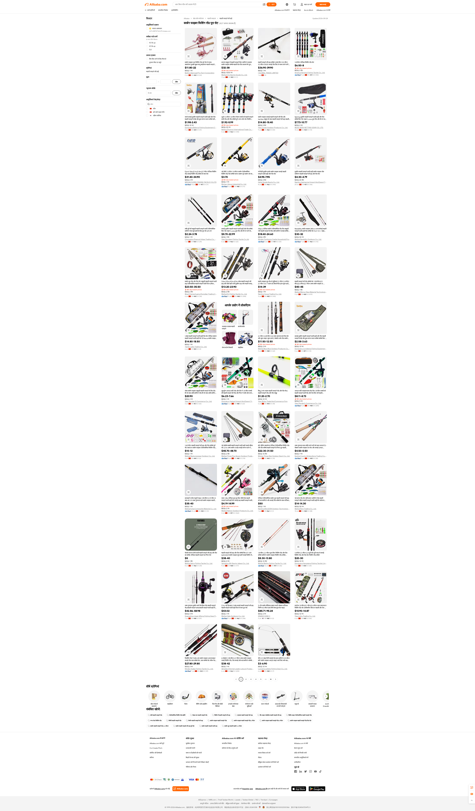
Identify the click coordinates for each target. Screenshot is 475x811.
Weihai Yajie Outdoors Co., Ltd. (233, 616)
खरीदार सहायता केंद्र (264, 743)
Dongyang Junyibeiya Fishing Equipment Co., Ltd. (311, 349)
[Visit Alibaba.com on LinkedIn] (300, 771)
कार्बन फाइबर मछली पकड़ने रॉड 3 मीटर (272, 720)
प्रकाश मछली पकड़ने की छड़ (245, 715)
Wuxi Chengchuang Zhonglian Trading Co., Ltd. (201, 294)
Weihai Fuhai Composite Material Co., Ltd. (200, 509)
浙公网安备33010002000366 (277, 807)
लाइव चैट (261, 748)
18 (270, 679)
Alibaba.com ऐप (261, 789)
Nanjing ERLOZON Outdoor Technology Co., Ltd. (274, 509)
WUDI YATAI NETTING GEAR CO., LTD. (309, 128)
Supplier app (247, 789)
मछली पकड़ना (211, 18)
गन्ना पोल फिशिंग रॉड (155, 720)
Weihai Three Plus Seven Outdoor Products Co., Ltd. (237, 456)
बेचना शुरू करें (298, 748)
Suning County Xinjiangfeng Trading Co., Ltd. (311, 456)
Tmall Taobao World (225, 800)
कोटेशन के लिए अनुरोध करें (230, 748)
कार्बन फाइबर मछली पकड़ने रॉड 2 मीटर (244, 720)
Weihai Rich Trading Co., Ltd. (305, 509)
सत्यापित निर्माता (227, 743)
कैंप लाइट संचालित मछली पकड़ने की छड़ (270, 715)
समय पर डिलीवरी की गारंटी (194, 753)
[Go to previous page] (236, 679)
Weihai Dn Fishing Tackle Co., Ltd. (234, 294)
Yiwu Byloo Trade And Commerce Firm (272, 401)
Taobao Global (247, 800)
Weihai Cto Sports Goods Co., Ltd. (234, 75)
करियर (152, 757)
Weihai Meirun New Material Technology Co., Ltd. (311, 292)
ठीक (176, 82)
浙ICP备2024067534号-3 (300, 807)
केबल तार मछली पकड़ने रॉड (199, 715)
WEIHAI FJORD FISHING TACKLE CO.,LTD (200, 182)
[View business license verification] (260, 807)
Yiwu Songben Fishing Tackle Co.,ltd (235, 239)
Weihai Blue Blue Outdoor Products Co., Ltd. (274, 349)
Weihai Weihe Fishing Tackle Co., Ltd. (272, 563)
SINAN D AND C (264, 616)
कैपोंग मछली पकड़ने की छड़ (195, 720)
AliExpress (202, 800)
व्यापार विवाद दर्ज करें (264, 753)
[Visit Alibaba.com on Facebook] (295, 771)
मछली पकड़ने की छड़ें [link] (226, 18)
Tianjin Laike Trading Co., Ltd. (196, 347)
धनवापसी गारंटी (190, 748)
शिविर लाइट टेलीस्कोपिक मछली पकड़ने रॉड (300, 715)
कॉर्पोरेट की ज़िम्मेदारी (156, 753)
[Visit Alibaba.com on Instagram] (310, 771)
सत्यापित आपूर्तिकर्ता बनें (301, 757)
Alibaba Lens (159, 789)
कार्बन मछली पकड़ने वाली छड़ (209, 726)
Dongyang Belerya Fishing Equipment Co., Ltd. (201, 128)
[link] (472, 787)
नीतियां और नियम (191, 767)
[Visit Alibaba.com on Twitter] (305, 771)
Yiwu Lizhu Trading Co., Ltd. (305, 616)
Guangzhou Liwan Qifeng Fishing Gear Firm (201, 616)
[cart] (295, 5)
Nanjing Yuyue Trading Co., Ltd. (270, 294)
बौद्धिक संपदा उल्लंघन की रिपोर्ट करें (268, 762)
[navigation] (163, 349)
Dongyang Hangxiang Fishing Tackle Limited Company (311, 563)
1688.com (212, 800)
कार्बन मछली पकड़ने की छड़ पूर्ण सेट (185, 726)
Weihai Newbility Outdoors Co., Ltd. (308, 239)
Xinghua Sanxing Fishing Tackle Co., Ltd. (310, 73)
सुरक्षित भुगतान (190, 743)
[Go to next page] (275, 679)
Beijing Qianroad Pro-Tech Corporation (199, 73)
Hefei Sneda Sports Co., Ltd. (268, 182)
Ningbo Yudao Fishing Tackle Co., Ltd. (199, 669)
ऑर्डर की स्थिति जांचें (300, 753)
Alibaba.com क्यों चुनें (157, 743)
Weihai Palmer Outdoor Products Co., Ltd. (237, 511)
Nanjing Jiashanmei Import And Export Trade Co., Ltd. (311, 182)
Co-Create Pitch (156, 748)
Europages (273, 800)
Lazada (237, 800)
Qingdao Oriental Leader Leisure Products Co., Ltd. (237, 669)
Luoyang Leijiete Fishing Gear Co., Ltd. (272, 669)
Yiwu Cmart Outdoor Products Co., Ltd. (273, 128)
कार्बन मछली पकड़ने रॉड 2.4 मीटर (159, 726)
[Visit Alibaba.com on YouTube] (315, 771)
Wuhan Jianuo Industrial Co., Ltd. (233, 184)
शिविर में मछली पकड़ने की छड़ (222, 715)
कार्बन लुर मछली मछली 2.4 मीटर (233, 726)
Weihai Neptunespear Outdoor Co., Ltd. (200, 456)
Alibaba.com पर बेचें (301, 743)
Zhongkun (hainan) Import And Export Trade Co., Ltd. (237, 401)
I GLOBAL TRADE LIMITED (268, 73)
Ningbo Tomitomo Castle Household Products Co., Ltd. (274, 239)
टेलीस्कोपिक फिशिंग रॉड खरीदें (177, 715)
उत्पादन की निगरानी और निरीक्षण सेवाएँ (197, 762)
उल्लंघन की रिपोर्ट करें (264, 767)
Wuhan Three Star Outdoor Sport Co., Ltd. (274, 456)
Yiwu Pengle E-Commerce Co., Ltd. (308, 403)
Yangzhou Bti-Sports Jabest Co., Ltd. (235, 563)
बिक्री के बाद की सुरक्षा (192, 757)
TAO (256, 800)
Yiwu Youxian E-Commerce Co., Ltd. (198, 401)
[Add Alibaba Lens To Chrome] (180, 788)
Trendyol (264, 800)
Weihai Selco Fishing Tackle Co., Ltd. (199, 563)
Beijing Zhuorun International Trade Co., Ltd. (237, 129)
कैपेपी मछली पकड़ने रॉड (175, 720)
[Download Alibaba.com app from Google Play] (317, 788)
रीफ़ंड (259, 757)
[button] (264, 4)
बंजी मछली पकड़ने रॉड (156, 715)
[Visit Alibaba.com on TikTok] (320, 771)
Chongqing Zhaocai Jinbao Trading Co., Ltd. (201, 239)
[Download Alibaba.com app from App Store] (298, 788)
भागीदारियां (297, 762)
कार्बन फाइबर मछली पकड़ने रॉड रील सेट (300, 720)
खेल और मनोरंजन (198, 18)
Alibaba (186, 18)
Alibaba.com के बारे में (157, 738)
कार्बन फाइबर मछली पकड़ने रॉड (218, 720)
